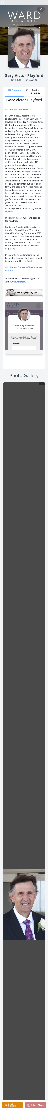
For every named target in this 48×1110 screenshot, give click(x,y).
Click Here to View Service (17, 109)
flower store (19, 281)
